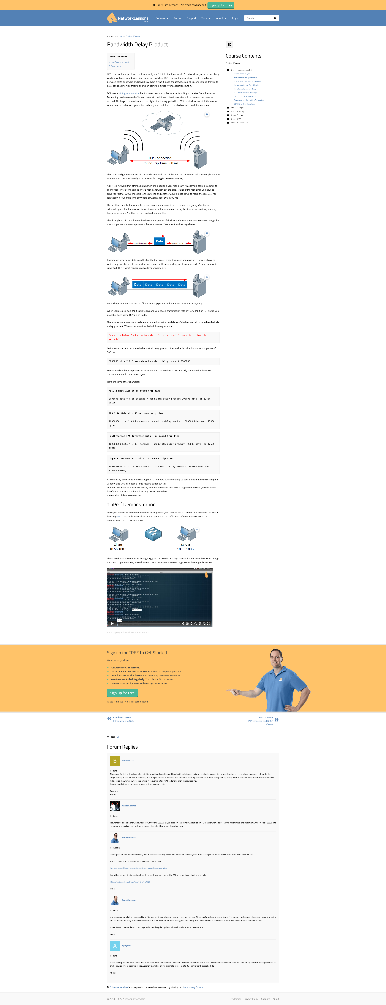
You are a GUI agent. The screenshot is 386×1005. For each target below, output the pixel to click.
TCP (117, 736)
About (219, 18)
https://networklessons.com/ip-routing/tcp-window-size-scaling (138, 868)
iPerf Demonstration (121, 62)
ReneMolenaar (129, 837)
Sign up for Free (122, 692)
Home (121, 36)
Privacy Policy (251, 998)
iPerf (118, 516)
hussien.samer (129, 805)
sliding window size (129, 93)
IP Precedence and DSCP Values (260, 721)
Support (191, 18)
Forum (178, 18)
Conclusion (116, 66)
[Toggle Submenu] (228, 70)
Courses (160, 18)
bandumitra (128, 760)
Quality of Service (133, 36)
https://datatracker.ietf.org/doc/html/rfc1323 (130, 882)
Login (235, 18)
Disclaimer (235, 998)
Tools (204, 18)
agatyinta (126, 945)
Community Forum (193, 987)
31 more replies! (119, 987)
